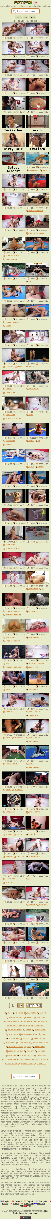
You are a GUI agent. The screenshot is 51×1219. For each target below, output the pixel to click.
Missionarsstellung (36, 233)
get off (27, 1021)
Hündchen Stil (34, 856)
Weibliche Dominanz (13, 418)
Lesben (40, 467)
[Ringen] (14, 35)
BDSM (7, 663)
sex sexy (26, 1038)
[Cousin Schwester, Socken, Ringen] (14, 317)
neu (25, 17)
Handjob (32, 904)
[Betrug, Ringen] (37, 361)
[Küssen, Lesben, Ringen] (37, 461)
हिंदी (21, 1206)
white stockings (37, 1025)
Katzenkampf (34, 170)
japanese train (27, 1063)
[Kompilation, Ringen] (14, 806)
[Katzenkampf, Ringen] (37, 606)
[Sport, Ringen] (37, 409)
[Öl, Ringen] (37, 873)
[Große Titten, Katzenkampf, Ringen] (37, 732)
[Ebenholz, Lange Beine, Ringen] (14, 383)
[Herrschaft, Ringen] (14, 706)
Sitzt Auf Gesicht (13, 255)
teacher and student (40, 1042)
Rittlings (9, 366)
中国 (29, 1206)
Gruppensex (33, 589)
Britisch (9, 834)
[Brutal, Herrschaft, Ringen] (14, 732)
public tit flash (15, 1030)
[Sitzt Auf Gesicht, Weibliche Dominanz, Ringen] (14, 606)
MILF (31, 281)
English (6, 1201)
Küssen (31, 467)
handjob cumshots (15, 1017)
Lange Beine (10, 392)
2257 (45, 1211)
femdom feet (41, 1063)
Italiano (5, 1204)
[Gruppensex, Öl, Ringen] (37, 583)
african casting (26, 1055)
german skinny (40, 1030)
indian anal (10, 1042)
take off (30, 1051)
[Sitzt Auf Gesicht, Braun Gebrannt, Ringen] (14, 250)
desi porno (41, 1017)
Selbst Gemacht (12, 763)
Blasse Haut (34, 667)
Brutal (31, 441)
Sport (31, 415)
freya (29, 1047)
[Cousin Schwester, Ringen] (37, 205)
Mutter (20, 366)
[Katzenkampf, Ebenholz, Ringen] (14, 435)
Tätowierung (34, 388)
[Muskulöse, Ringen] (37, 829)
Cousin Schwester (36, 211)
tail (9, 1013)
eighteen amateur (16, 1051)
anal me (43, 1013)
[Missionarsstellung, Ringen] (37, 228)
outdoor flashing (16, 1047)
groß (45, 170)
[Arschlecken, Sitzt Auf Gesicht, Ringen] (14, 539)
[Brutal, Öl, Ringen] (37, 435)
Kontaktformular (20, 1213)
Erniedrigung (34, 637)
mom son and (14, 1038)
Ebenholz (9, 388)
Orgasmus (9, 856)
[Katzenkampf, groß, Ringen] (37, 165)
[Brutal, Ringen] (14, 684)
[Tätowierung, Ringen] (37, 383)
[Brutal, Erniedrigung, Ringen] (37, 758)
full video (31, 1013)
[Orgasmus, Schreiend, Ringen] (14, 851)
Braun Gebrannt (12, 259)
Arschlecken (10, 415)
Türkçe (16, 1204)
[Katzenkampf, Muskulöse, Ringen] (14, 873)
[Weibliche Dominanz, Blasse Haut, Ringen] (37, 658)
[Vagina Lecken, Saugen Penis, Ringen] (37, 706)
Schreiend (20, 856)
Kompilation (10, 812)
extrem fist (12, 1063)
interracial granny (30, 1034)
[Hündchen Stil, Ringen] (37, 851)
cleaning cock (10, 1059)
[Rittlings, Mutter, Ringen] (14, 361)
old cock (41, 1051)
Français (43, 1201)
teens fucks (23, 1042)
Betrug (31, 366)
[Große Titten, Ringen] (37, 806)
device (28, 1030)
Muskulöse (33, 834)
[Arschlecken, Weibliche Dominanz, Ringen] (14, 409)
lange (32, 17)
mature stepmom (16, 1025)
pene (43, 1034)
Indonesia (28, 1204)
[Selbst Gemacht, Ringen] (14, 758)
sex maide (19, 1013)
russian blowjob (40, 1021)
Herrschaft (10, 711)
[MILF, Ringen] (37, 276)
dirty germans (25, 1059)
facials (29, 1017)
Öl (39, 441)
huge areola (13, 1034)
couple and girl (13, 1021)
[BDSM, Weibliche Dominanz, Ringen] (14, 658)
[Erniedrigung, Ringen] (37, 632)
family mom (41, 1055)
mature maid (40, 1047)
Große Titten (34, 737)
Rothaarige (43, 904)
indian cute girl (42, 1059)
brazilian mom (39, 1038)
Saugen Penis (34, 715)
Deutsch (18, 1201)
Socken (8, 326)
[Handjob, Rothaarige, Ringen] (37, 899)
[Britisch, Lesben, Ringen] (14, 829)
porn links (33, 1213)
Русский (41, 1204)
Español (30, 1201)
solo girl (12, 1055)
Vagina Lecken (34, 711)
